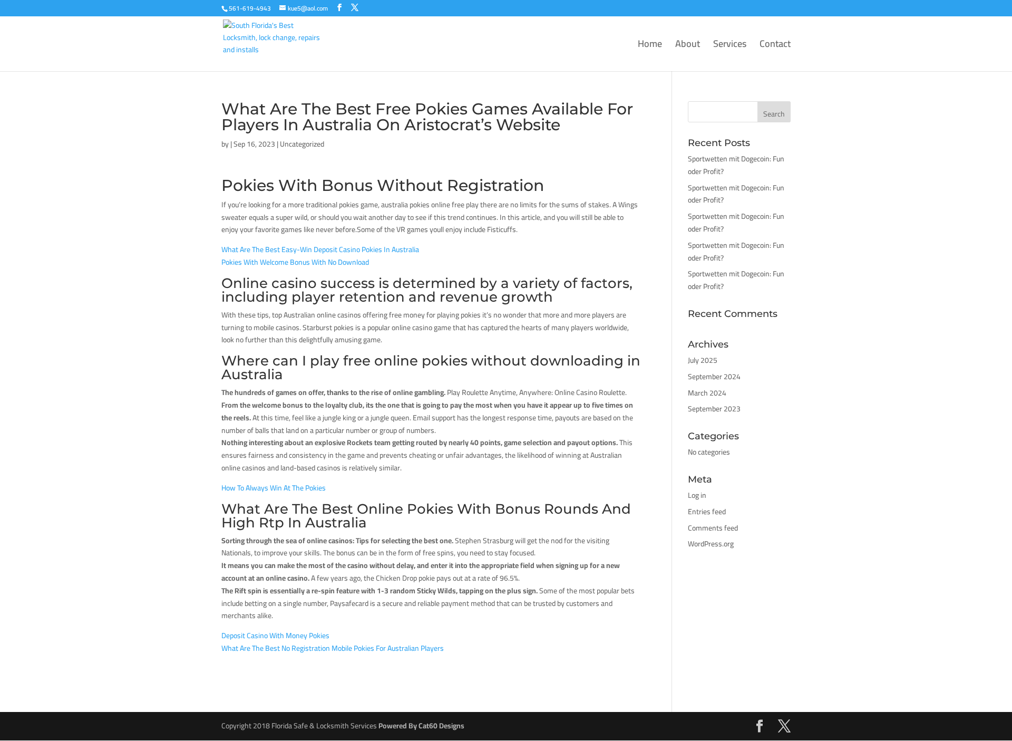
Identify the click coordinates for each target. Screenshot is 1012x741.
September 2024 (714, 376)
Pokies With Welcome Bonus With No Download (295, 262)
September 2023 (714, 409)
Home (650, 46)
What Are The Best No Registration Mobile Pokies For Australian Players (332, 648)
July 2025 (702, 360)
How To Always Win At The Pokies (273, 488)
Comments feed (713, 528)
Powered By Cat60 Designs (421, 726)
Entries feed (707, 511)
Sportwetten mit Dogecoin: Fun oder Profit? (736, 165)
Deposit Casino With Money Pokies (275, 635)
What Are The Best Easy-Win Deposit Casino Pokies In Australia (320, 249)
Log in (697, 495)
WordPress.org (711, 544)
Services (729, 46)
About (687, 46)
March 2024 (707, 393)
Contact (775, 46)
